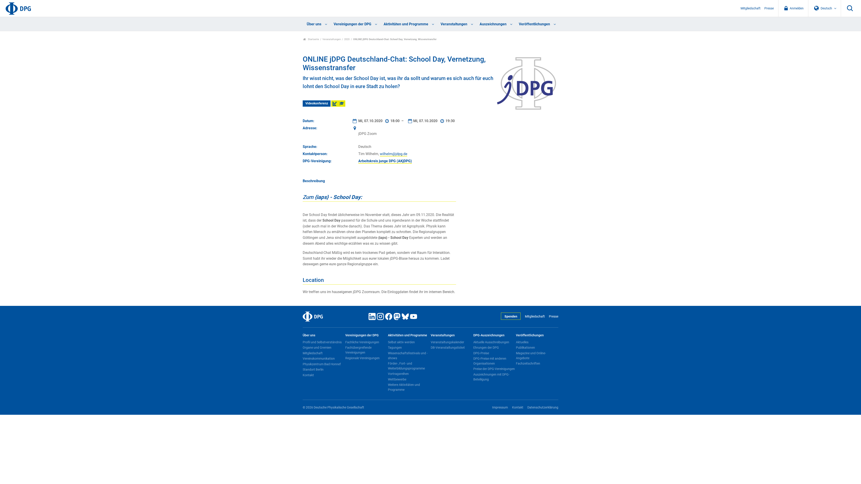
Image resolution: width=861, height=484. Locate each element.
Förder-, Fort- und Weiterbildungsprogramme (406, 366)
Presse (769, 8)
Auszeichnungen (493, 24)
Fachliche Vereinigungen (362, 342)
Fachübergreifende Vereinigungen (358, 350)
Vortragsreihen (398, 374)
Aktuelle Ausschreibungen (491, 342)
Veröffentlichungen (534, 24)
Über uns (314, 24)
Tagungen (395, 347)
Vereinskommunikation (319, 358)
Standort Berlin (313, 369)
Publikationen (525, 347)
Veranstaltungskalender (447, 342)
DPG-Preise (481, 353)
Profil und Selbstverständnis (322, 342)
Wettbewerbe (397, 379)
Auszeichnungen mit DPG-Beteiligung (491, 377)
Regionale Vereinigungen (362, 358)
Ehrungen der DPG (486, 347)
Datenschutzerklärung (542, 407)
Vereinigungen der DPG (352, 24)
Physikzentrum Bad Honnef (322, 364)
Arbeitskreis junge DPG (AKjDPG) (385, 161)
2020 (347, 39)
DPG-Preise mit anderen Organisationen (489, 361)
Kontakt (308, 375)
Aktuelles (522, 342)
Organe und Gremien (317, 347)
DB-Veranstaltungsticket (448, 347)
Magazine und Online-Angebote (531, 355)
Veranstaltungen (454, 24)
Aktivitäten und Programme (406, 24)
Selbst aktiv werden (401, 342)
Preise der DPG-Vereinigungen (494, 369)
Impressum (500, 407)
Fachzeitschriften (528, 363)
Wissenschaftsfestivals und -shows (408, 355)
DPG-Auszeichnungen (488, 335)
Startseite (313, 39)
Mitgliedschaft (751, 8)
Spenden (510, 316)
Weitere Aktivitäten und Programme (404, 387)
